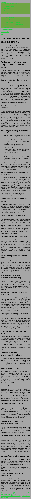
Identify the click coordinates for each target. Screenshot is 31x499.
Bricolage (3, 2)
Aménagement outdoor (7, 29)
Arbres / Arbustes (9, 17)
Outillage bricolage (9, 13)
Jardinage (3, 16)
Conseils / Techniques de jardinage (13, 24)
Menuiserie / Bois (9, 6)
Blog (2, 34)
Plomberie (7, 11)
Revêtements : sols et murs (11, 3)
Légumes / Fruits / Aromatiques (12, 22)
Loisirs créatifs (5, 32)
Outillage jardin (8, 27)
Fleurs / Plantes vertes (10, 20)
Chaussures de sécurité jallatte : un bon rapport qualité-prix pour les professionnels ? (15, 493)
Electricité (7, 8)
